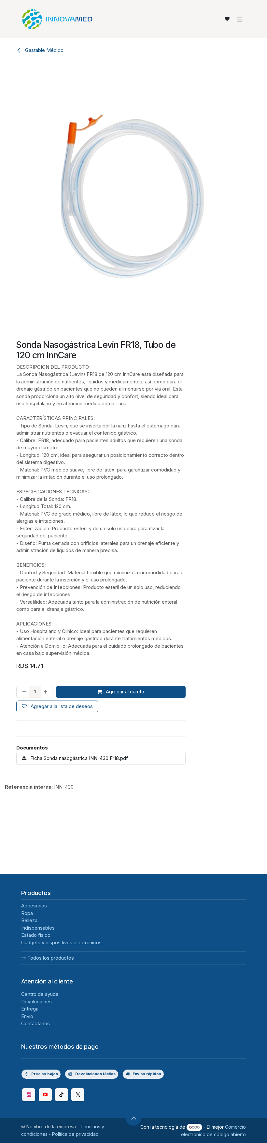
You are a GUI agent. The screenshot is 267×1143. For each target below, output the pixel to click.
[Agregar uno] (46, 692)
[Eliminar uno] (23, 692)
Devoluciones (36, 1001)
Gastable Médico (43, 50)
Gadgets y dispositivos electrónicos (61, 942)
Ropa (27, 913)
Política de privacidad (75, 1134)
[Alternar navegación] (239, 18)
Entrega (29, 1009)
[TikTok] (61, 1094)
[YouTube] (45, 1094)
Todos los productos (50, 958)
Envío (27, 1016)
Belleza (29, 920)
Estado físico (35, 935)
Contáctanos (35, 1023)
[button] (133, 1118)
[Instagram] (28, 1094)
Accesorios (34, 906)
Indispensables (38, 928)
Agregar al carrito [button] (124, 691)
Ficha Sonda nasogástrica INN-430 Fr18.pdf (78, 758)
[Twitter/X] (77, 1094)
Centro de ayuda (39, 994)
